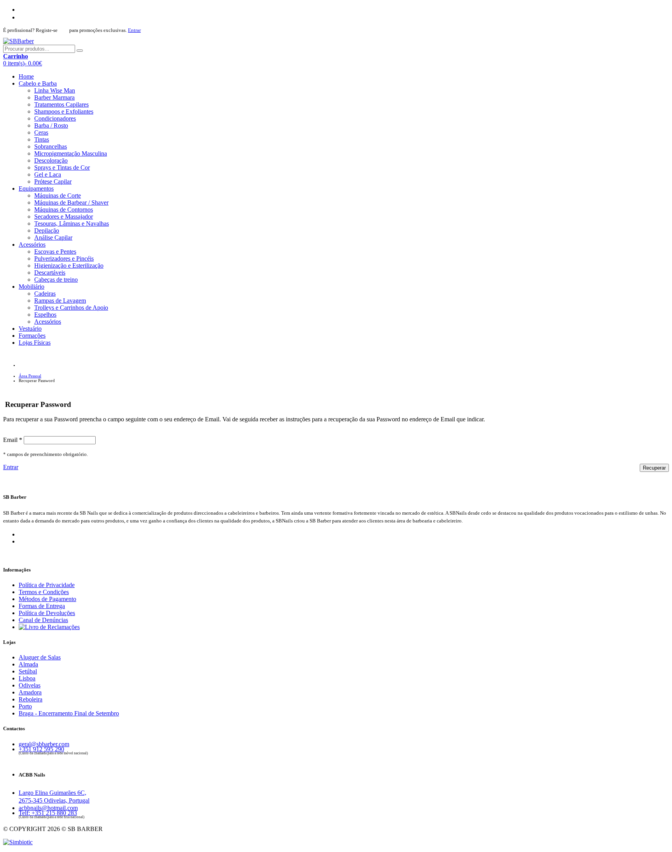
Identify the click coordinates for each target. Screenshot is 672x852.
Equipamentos (36, 188)
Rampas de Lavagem (60, 300)
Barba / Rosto (51, 125)
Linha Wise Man (54, 90)
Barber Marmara (54, 97)
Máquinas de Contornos (63, 209)
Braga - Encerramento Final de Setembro (69, 713)
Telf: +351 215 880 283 (48, 813)
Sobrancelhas (50, 146)
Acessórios (32, 244)
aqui (63, 30)
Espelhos (45, 314)
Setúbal (28, 671)
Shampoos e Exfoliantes (63, 111)
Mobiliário (31, 286)
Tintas (41, 139)
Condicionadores (55, 118)
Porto (25, 706)
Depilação (46, 230)
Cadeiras (45, 293)
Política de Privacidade (47, 585)
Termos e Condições (44, 592)
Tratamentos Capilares (61, 104)
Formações (32, 335)
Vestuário (30, 328)
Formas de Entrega (42, 606)
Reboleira (30, 699)
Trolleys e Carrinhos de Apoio (71, 307)
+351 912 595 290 (41, 749)
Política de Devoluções (47, 613)
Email (12, 440)
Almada (28, 664)
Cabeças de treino (56, 279)
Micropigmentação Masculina (70, 153)
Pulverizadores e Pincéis (64, 258)
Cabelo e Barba (38, 83)
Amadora (30, 692)
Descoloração (51, 160)
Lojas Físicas (35, 342)
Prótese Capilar (53, 181)
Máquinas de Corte (57, 195)
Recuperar (654, 468)
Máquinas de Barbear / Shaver (71, 202)
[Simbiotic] (18, 842)
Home (26, 76)
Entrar (134, 30)
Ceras (41, 132)
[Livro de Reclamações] (49, 627)
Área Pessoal (30, 375)
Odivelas (29, 685)
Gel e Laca (47, 174)
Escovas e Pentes (55, 251)
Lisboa (27, 678)
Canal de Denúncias (43, 620)
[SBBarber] (18, 41)
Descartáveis (49, 272)
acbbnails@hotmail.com (48, 808)
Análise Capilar (53, 237)
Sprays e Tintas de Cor (62, 167)
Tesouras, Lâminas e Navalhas (71, 223)
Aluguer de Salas (40, 657)
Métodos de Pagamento (47, 599)
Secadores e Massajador (63, 216)
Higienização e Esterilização (68, 265)
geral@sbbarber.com (44, 744)
